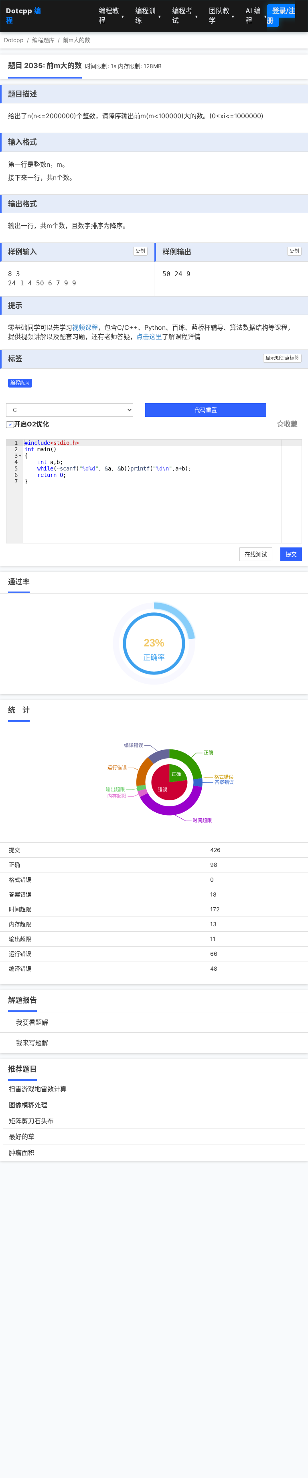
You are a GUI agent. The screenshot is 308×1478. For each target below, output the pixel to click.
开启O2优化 (31, 424)
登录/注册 (281, 15)
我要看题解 (32, 1022)
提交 (291, 554)
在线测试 (256, 554)
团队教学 (222, 15)
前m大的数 (76, 39)
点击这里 (149, 337)
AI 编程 (256, 15)
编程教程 (111, 15)
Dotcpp (14, 39)
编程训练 (148, 15)
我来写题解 (32, 1043)
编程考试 (185, 15)
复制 (140, 251)
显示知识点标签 (282, 358)
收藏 (291, 424)
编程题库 (43, 39)
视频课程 (85, 327)
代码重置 (206, 409)
